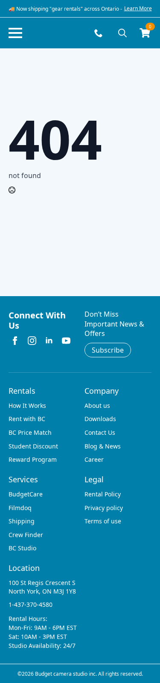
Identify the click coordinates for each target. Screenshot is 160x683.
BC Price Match (30, 432)
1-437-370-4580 (30, 604)
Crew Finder (26, 535)
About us (97, 405)
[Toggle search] (122, 33)
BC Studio (22, 548)
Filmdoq (20, 508)
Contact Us (99, 432)
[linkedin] (49, 340)
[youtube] (66, 340)
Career (94, 459)
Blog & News (102, 446)
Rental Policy (102, 494)
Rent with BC (27, 419)
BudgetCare (26, 494)
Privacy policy (103, 508)
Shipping (22, 521)
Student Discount (33, 446)
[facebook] (15, 340)
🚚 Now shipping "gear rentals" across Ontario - (65, 9)
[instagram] (32, 340)
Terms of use (102, 521)
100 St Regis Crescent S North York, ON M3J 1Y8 (42, 587)
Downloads (100, 419)
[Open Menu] (15, 33)
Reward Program (33, 459)
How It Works (27, 405)
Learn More (138, 8)
